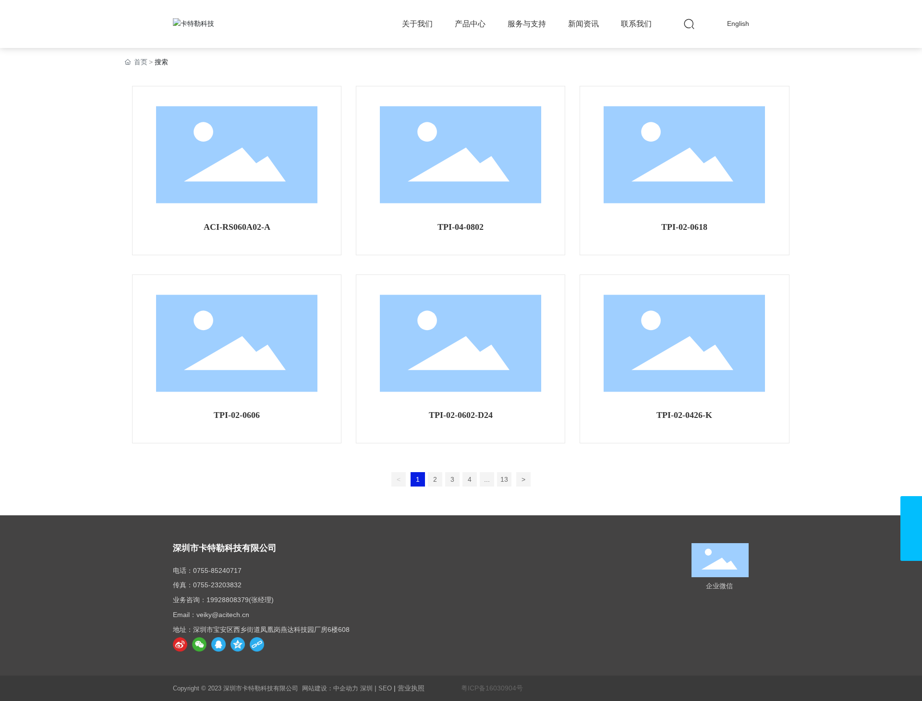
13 (504, 479)
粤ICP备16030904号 (492, 688)
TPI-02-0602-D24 (461, 415)
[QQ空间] (237, 644)
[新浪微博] (180, 644)
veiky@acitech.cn (222, 614)
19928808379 (227, 600)
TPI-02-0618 (684, 227)
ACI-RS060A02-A (237, 227)
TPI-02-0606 (237, 415)
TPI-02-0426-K (684, 415)
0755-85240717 (217, 570)
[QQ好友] (218, 644)
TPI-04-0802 (460, 227)
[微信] (199, 644)
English (738, 23)
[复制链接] (257, 644)
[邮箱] (911, 507)
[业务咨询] (911, 528)
